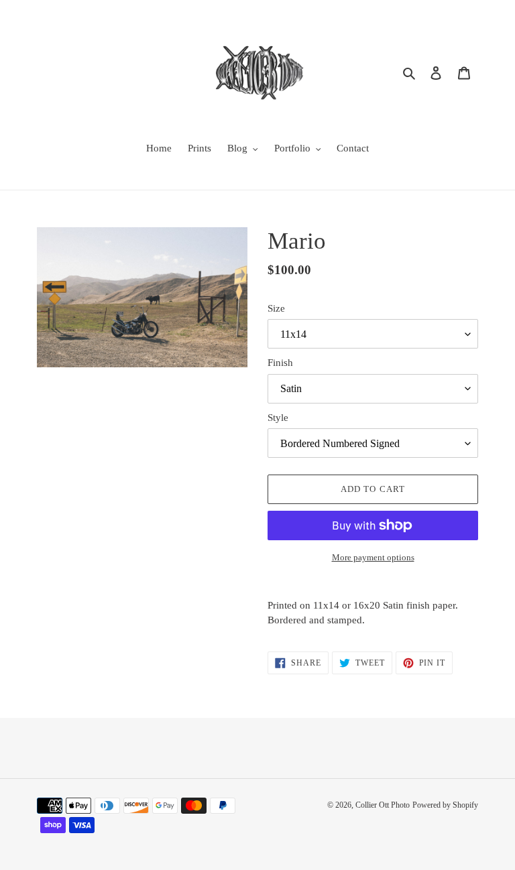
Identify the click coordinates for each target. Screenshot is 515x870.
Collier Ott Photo (382, 805)
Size (276, 308)
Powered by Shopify (445, 805)
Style (278, 417)
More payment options (373, 557)
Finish (280, 362)
